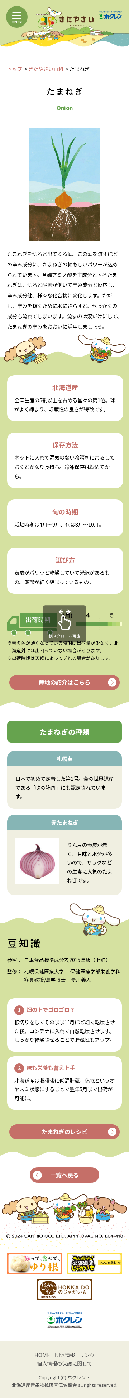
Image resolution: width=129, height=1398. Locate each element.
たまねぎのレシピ (64, 1131)
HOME (42, 1354)
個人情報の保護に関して (64, 1363)
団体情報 (65, 1354)
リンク (87, 1354)
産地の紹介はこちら (64, 682)
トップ (14, 68)
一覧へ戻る (64, 1174)
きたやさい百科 (45, 68)
